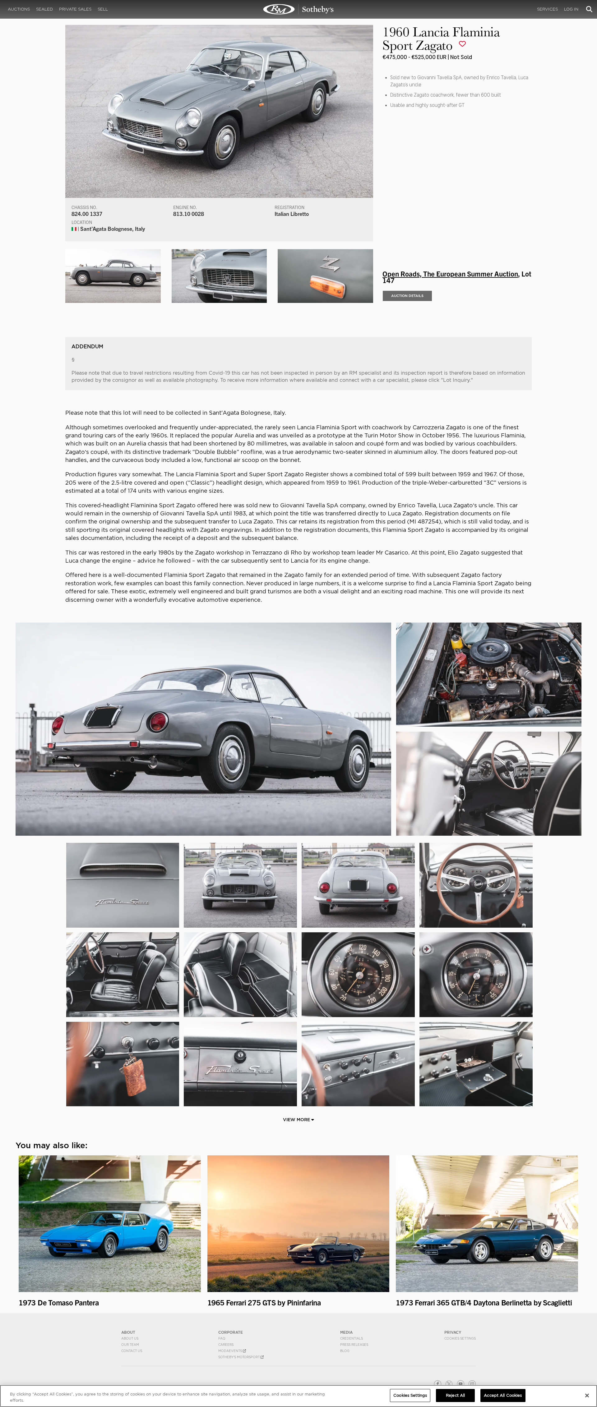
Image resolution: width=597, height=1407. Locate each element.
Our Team (130, 1344)
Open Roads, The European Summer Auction (450, 273)
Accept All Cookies (503, 1395)
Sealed (44, 9)
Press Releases (354, 1344)
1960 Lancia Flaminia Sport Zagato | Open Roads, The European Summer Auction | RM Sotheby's (298, 9)
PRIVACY (452, 1332)
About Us (129, 1338)
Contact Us (131, 1351)
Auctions (19, 9)
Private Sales (75, 9)
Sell (103, 9)
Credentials (351, 1338)
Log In (571, 9)
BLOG (344, 1351)
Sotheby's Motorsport (239, 1357)
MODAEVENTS (230, 1351)
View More (297, 1119)
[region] (298, 1396)
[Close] (587, 1395)
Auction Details (407, 296)
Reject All (455, 1395)
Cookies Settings (460, 1338)
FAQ (221, 1338)
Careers (226, 1344)
